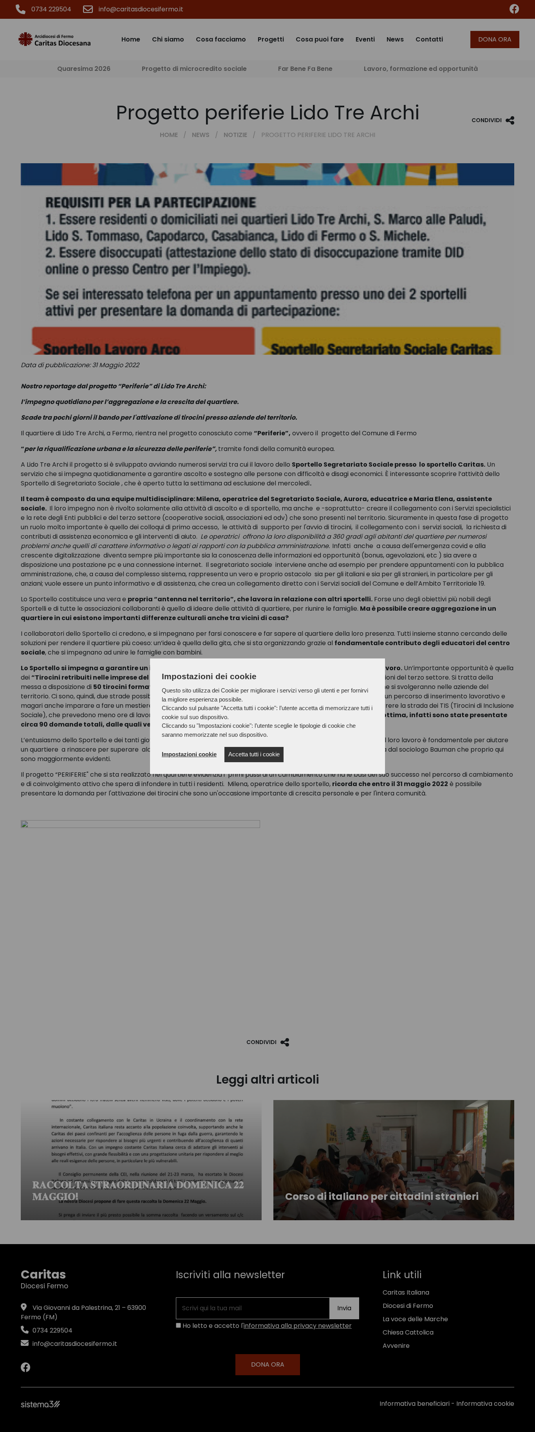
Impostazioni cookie (189, 754)
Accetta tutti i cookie (254, 754)
